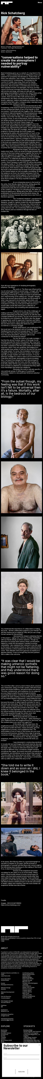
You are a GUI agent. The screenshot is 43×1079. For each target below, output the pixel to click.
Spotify (3, 1036)
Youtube (3, 1037)
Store (2, 1041)
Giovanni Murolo (5, 1002)
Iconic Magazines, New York (32, 1041)
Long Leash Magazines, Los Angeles (32, 1035)
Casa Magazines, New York (32, 1040)
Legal (2, 941)
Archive (3, 1039)
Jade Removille (5, 976)
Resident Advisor (6, 1033)
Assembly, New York (30, 1039)
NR (2, 1007)
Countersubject (5, 998)
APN (2, 993)
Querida (3, 989)
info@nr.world (5, 1015)
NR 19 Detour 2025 (6, 1040)
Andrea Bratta (5, 980)
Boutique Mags (28, 1030)
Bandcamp (4, 1030)
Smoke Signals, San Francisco (32, 1031)
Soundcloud (4, 1034)
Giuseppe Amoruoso (7, 984)
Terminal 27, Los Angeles (31, 1033)
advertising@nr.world (7, 1020)
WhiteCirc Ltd (5, 1011)
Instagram (4, 1031)
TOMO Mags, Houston (30, 1037)
